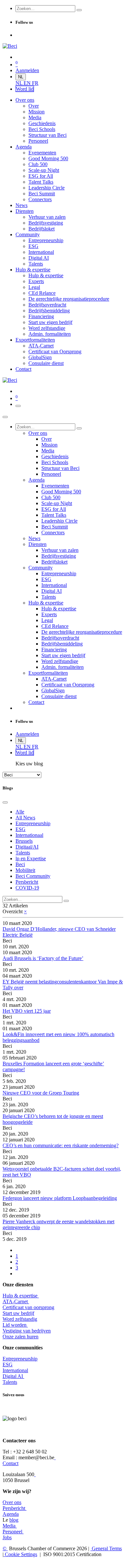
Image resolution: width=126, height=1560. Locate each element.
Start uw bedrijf (18, 1313)
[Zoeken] (79, 10)
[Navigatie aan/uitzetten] (18, 406)
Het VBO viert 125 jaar (27, 1011)
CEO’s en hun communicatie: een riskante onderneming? (61, 1145)
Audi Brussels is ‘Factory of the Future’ (43, 958)
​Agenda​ (11, 1514)
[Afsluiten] (5, 417)
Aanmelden (27, 70)
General (106, 1548)
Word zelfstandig (20, 1319)
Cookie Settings (20, 1554)
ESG (8, 1364)
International (15, 1370)
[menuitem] (20, 83)
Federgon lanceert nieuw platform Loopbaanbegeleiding (60, 1198)
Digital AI (13, 1376)
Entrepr (20, 1358)
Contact (10, 1463)
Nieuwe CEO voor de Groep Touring (41, 1093)
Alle (20, 811)
